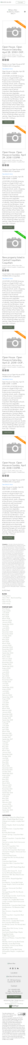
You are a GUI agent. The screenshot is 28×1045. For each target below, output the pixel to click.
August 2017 (6, 741)
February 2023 (7, 659)
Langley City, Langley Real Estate (13, 899)
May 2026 (5, 614)
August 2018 (6, 722)
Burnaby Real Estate (6, 549)
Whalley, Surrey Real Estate (11, 943)
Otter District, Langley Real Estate (18, 576)
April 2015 (5, 781)
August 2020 (6, 689)
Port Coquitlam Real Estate (8, 577)
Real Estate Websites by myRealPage (14, 1003)
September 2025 (7, 624)
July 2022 (5, 670)
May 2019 (5, 704)
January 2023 (6, 660)
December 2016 (7, 754)
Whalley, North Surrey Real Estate (13, 941)
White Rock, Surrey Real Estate (12, 949)
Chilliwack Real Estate (9, 855)
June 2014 (5, 796)
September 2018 (7, 720)
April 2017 (5, 748)
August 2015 (6, 775)
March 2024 (6, 643)
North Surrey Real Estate (10, 918)
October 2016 (6, 756)
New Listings (6, 600)
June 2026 (5, 613)
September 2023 (7, 653)
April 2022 (5, 676)
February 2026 (7, 620)
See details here (7, 69)
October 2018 (6, 718)
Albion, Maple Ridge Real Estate (9, 545)
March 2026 (6, 618)
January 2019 (6, 712)
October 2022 (6, 664)
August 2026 (6, 611)
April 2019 (5, 706)
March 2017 (6, 750)
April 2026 (5, 616)
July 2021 (5, 683)
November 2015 (7, 770)
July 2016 (5, 758)
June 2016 (5, 760)
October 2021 (6, 681)
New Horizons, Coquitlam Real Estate (16, 573)
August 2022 (6, 668)
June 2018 (5, 725)
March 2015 (6, 783)
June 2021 (5, 685)
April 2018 (5, 729)
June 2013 (5, 812)
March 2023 (6, 657)
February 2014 (6, 802)
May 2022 (5, 674)
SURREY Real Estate (12, 581)
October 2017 (6, 737)
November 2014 (7, 789)
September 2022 (7, 666)
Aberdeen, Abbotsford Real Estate (16, 544)
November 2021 (7, 680)
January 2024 (6, 645)
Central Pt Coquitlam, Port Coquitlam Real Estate (12, 553)
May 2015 (5, 779)
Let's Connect (14, 996)
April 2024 (5, 641)
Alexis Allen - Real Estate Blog (11, 598)
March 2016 (6, 766)
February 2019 (6, 710)
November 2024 (7, 634)
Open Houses (6, 601)
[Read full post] (14, 33)
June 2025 (5, 628)
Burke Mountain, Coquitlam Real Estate (16, 548)
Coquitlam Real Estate (7, 558)
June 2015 (5, 777)
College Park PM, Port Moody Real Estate (15, 557)
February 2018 (6, 733)
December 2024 (7, 632)
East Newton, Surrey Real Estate (12, 882)
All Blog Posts (6, 596)
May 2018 (5, 727)
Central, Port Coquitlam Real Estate (10, 554)
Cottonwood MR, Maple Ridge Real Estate (17, 559)
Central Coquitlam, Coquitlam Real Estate (15, 550)
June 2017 (5, 745)
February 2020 (7, 695)
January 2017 (6, 752)
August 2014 (6, 794)
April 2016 (5, 764)
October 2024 (6, 636)
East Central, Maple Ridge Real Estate (14, 563)
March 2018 (6, 731)
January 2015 (6, 787)
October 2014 (6, 791)
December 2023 (7, 647)
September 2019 (7, 697)
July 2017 (5, 743)
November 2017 (7, 735)
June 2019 (5, 702)
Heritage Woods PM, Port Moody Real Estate (15, 567)
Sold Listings (6, 603)
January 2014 (6, 804)
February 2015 (6, 785)
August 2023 (6, 655)
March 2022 (6, 678)
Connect (20, 2)
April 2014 (5, 800)
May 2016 (5, 762)
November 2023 (7, 649)
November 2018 (7, 716)
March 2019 (6, 708)
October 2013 (6, 808)
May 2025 (5, 630)
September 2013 (7, 810)
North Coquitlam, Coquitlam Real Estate (11, 575)
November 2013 (7, 806)
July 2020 (5, 691)
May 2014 (5, 798)
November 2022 (7, 662)
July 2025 (5, 626)
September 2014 (7, 792)
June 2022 (5, 672)
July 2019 (5, 701)
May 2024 (5, 639)
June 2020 (5, 693)
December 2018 (7, 714)
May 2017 (5, 747)
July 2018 (5, 724)
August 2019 (6, 699)
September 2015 (7, 773)
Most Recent (6, 609)
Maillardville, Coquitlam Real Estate (14, 905)
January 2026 (6, 622)
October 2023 (6, 651)
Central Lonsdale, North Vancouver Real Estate (12, 552)
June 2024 (5, 637)
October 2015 (6, 771)
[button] (10, 968)
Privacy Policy (13, 1002)
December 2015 (7, 768)
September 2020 (7, 687)
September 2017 (7, 739)
